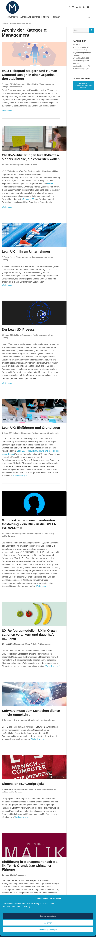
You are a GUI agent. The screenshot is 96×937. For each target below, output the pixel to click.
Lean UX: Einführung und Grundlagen (31, 427)
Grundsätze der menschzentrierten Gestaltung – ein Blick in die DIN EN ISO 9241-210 (29, 524)
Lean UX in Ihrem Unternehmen (26, 251)
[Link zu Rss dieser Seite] (84, 7)
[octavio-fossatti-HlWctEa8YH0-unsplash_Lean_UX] (34, 313)
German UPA (28, 199)
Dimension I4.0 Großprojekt (23, 784)
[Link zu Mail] (88, 7)
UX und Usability (32, 84)
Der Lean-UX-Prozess (18, 329)
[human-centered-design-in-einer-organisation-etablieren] (34, 54)
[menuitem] (12, 17)
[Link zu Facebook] (69, 7)
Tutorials (76, 55)
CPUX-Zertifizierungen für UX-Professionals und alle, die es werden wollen (31, 157)
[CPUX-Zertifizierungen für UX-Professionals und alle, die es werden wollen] (34, 138)
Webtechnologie (79, 69)
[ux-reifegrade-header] (34, 614)
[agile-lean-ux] (34, 235)
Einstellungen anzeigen (48, 930)
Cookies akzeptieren (48, 916)
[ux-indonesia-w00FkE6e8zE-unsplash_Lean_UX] (34, 411)
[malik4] (34, 845)
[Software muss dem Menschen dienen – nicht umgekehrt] (34, 694)
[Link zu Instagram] (80, 7)
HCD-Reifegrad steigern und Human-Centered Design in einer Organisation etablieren (30, 74)
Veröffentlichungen (15, 87)
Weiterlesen (7, 111)
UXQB (50, 184)
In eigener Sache (79, 47)
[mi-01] (12, 7)
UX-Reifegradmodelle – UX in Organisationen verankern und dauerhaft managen (30, 634)
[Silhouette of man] (34, 503)
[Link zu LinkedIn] (76, 7)
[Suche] (88, 17)
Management (21, 84)
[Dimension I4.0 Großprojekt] (34, 767)
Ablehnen (48, 923)
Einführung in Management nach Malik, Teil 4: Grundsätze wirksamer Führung (30, 865)
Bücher (18, 257)
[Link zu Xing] (73, 7)
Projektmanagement (39, 257)
